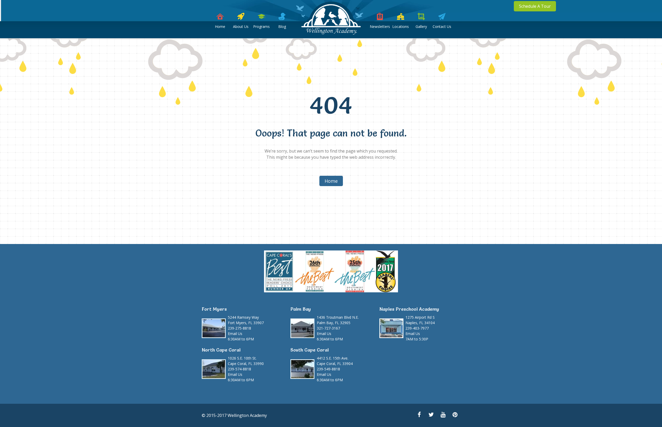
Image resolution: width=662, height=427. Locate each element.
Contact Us (442, 26)
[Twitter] (431, 415)
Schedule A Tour (535, 6)
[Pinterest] (455, 415)
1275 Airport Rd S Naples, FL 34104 (420, 320)
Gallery (421, 26)
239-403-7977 (417, 328)
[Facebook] (419, 415)
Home (220, 26)
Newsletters (380, 26)
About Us (241, 26)
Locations (400, 26)
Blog (282, 26)
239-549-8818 (328, 369)
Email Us (235, 333)
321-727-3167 (328, 328)
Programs (261, 26)
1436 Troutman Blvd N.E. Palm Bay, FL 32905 (338, 320)
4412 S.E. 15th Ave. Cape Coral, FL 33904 (335, 361)
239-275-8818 (239, 328)
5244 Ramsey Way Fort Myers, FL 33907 (246, 320)
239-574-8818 (239, 369)
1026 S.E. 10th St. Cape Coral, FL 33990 (246, 361)
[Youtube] (443, 415)
